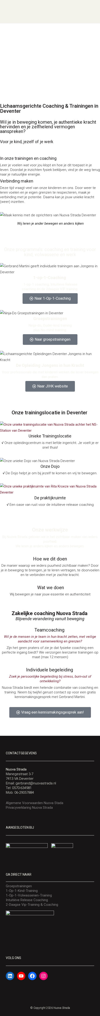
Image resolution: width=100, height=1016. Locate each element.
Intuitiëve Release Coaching (27, 900)
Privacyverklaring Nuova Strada (29, 807)
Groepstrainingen (19, 886)
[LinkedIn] (10, 976)
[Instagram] (43, 976)
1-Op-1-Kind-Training (22, 891)
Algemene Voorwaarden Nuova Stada (34, 803)
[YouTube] (21, 976)
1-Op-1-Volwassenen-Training (29, 895)
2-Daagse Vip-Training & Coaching (32, 905)
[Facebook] (32, 976)
